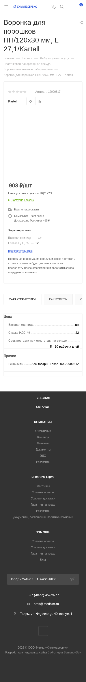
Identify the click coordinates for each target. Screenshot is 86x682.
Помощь (43, 532)
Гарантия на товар (43, 504)
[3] (17, 92)
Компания (43, 422)
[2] (13, 92)
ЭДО (43, 455)
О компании (43, 431)
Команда (43, 437)
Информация (43, 477)
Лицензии (43, 443)
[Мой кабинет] (70, 7)
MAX (43, 631)
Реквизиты (43, 462)
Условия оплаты (43, 492)
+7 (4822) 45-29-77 (44, 595)
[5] (24, 92)
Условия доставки (43, 498)
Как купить (58, 299)
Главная (43, 398)
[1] (9, 92)
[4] (21, 92)
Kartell (12, 101)
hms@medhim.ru (46, 604)
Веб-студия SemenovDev (64, 652)
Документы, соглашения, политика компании (43, 517)
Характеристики (22, 299)
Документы (43, 449)
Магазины (43, 486)
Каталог (43, 406)
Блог (43, 559)
